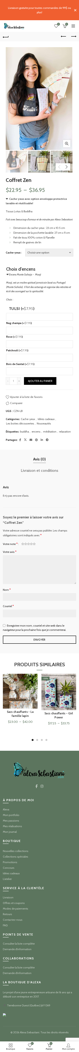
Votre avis (9, 552)
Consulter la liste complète (19, 943)
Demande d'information (17, 949)
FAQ (5, 925)
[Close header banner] (75, 10)
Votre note (10, 544)
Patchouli (17, 350)
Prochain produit (73, 36)
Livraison (8, 897)
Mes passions (11, 820)
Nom (7, 590)
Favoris (58, 24)
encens (36, 431)
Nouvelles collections (15, 851)
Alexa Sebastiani (29, 1032)
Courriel (8, 606)
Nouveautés (44, 423)
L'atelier (7, 879)
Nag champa (19, 323)
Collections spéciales (15, 856)
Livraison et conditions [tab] (39, 470)
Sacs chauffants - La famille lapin (20, 714)
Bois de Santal (20, 364)
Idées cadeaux (46, 419)
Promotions (10, 862)
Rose (14, 336)
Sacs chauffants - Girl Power (58, 715)
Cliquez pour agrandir (66, 143)
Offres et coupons (14, 903)
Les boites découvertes (20, 423)
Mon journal (10, 832)
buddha (24, 431)
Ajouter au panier (40, 381)
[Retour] (6, 36)
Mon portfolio (11, 815)
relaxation (65, 431)
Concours (8, 868)
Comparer (16, 403)
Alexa (6, 809)
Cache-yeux (13, 252)
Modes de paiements (15, 908)
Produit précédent (63, 36)
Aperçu (34, 690)
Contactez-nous (12, 919)
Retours (7, 914)
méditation (49, 431)
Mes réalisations (12, 826)
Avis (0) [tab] (39, 459)
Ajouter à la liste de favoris (26, 397)
